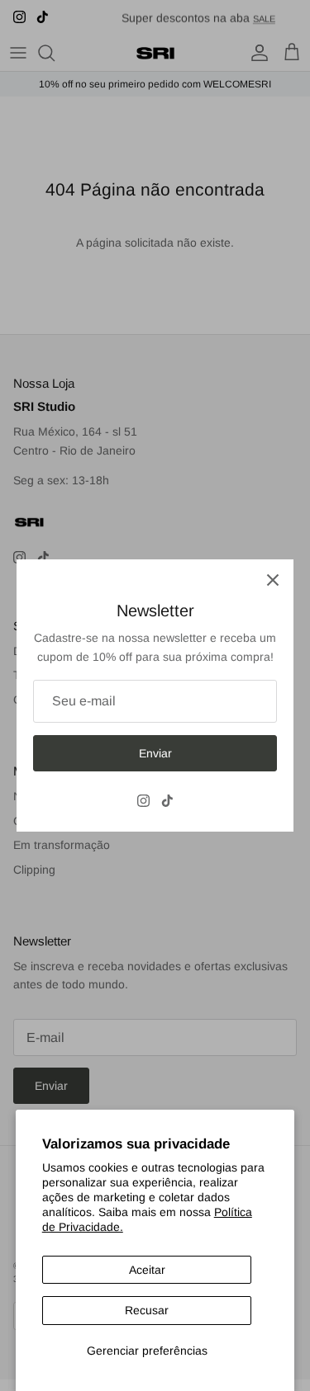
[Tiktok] (167, 801)
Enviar (155, 753)
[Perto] (273, 580)
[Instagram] (143, 801)
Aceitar (147, 1269)
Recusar (147, 1310)
